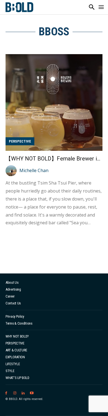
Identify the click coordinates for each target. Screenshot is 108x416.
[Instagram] (15, 393)
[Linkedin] (23, 393)
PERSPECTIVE (20, 141)
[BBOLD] (19, 7)
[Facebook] (6, 393)
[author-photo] (12, 170)
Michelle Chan (33, 170)
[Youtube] (32, 393)
